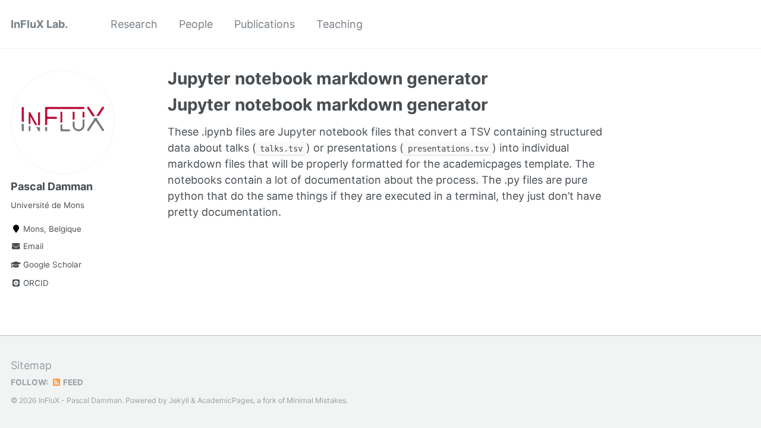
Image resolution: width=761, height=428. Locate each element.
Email (32, 246)
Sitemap (31, 365)
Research (134, 24)
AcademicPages (225, 400)
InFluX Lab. (39, 24)
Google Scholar (51, 264)
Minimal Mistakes (316, 400)
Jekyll (179, 400)
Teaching (339, 24)
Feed (72, 382)
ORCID (35, 283)
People (196, 24)
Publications (264, 24)
